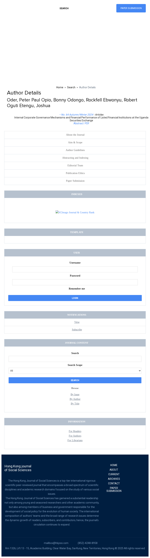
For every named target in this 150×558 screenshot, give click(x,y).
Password (75, 275)
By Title (75, 403)
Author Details (87, 87)
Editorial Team (75, 165)
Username (75, 262)
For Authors (75, 435)
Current (114, 474)
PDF (87, 123)
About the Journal (75, 134)
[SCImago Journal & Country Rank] (75, 212)
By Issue (75, 394)
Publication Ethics (75, 173)
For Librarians (75, 440)
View (77, 322)
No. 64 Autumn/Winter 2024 (77, 114)
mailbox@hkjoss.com (56, 543)
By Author (75, 399)
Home (59, 87)
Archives (114, 478)
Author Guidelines (75, 150)
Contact (114, 483)
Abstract (79, 123)
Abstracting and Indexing (75, 157)
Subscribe (77, 329)
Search (71, 87)
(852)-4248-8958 (88, 543)
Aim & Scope (75, 142)
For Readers (75, 431)
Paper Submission (131, 8)
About (114, 469)
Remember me (77, 288)
